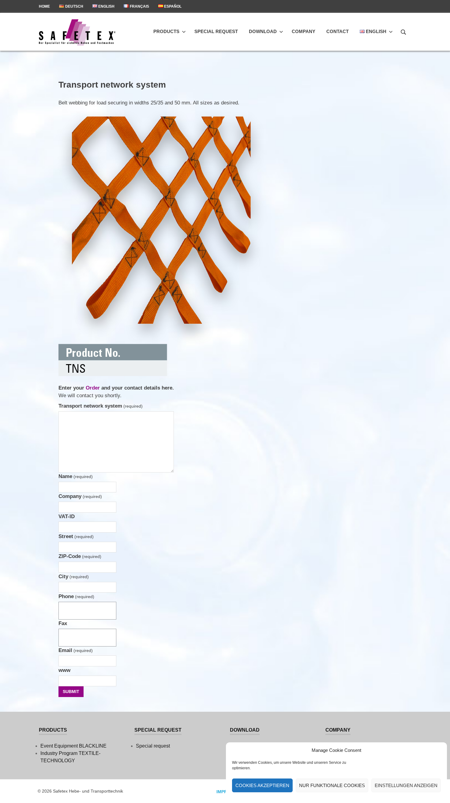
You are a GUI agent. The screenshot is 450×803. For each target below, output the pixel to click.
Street (76, 536)
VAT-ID (66, 516)
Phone (76, 596)
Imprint (225, 791)
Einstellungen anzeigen (406, 785)
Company (303, 31)
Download (263, 31)
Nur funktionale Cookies (332, 785)
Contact (337, 31)
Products (166, 31)
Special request (216, 31)
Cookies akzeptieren (262, 785)
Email (75, 650)
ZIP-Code (79, 556)
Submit (71, 691)
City (73, 576)
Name (75, 476)
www (64, 670)
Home (44, 6)
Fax (62, 623)
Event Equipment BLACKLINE (73, 745)
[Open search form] (403, 31)
